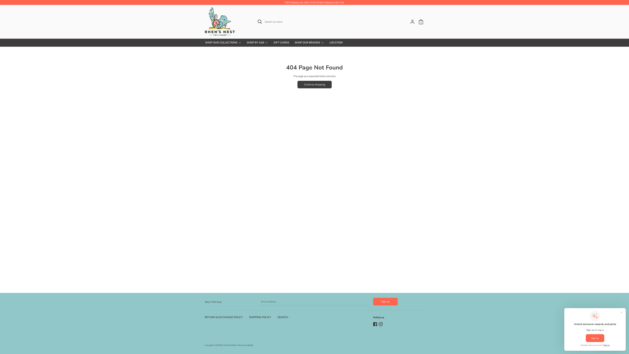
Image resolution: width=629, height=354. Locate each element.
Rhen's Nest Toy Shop (227, 345)
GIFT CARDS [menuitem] (281, 42)
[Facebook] (375, 324)
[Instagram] (381, 324)
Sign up (385, 301)
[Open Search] (260, 21)
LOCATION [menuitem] (336, 42)
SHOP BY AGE (256, 42)
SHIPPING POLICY (260, 317)
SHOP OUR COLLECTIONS (221, 42)
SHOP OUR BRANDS (308, 42)
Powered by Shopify (245, 345)
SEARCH (282, 317)
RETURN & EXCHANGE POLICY (224, 317)
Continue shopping (314, 84)
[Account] (412, 20)
